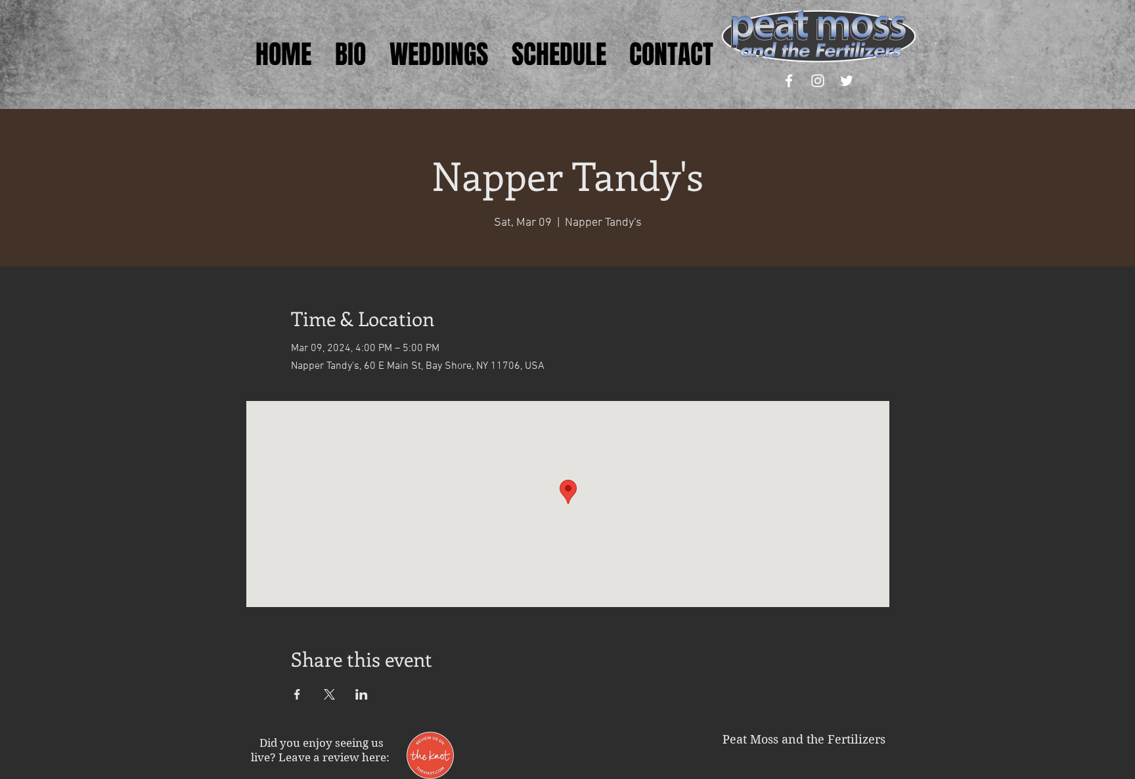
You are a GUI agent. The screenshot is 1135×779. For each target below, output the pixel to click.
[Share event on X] (329, 694)
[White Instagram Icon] (817, 80)
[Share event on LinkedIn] (361, 694)
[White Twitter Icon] (846, 80)
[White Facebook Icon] (788, 80)
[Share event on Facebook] (297, 694)
